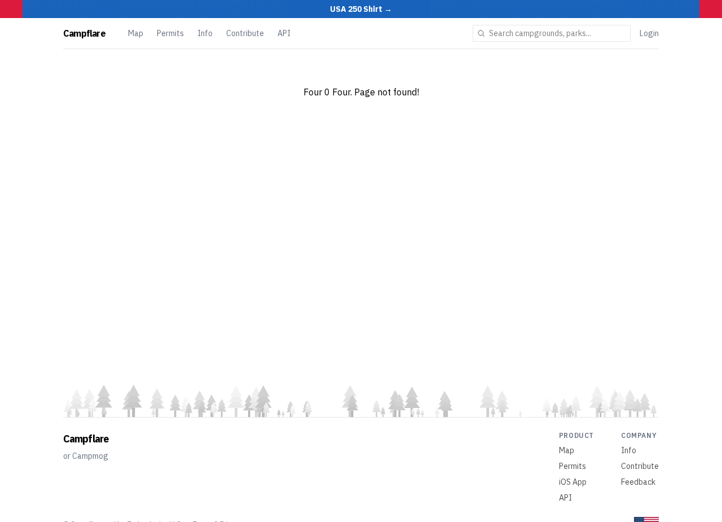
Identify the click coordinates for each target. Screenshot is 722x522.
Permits (170, 33)
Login (649, 33)
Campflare (84, 33)
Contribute (245, 33)
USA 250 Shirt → (361, 9)
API (284, 33)
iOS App (573, 482)
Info (205, 33)
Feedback (638, 482)
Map (135, 33)
